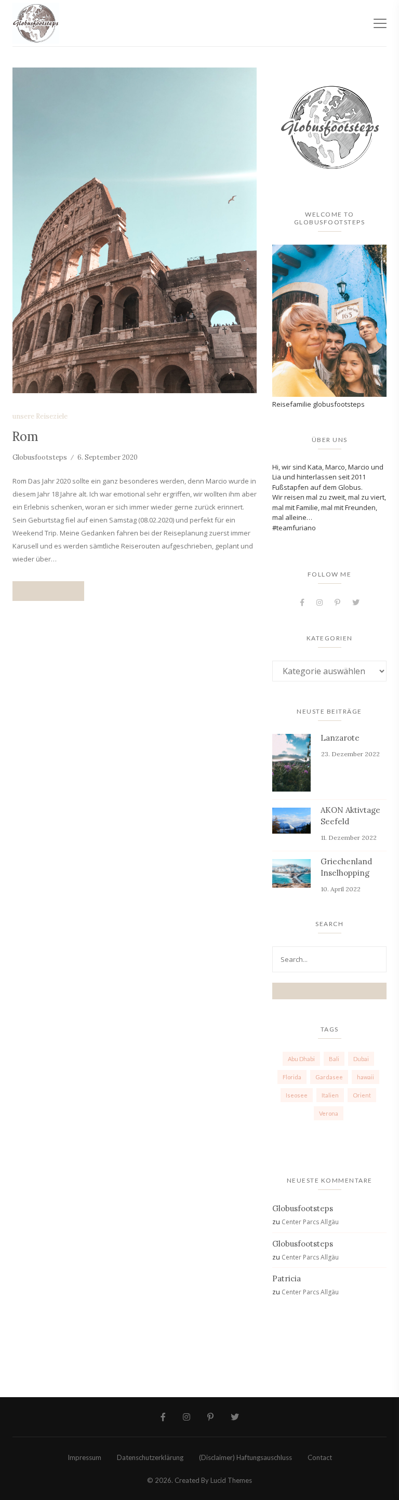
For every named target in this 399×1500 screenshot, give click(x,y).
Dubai (361, 1058)
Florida (292, 1077)
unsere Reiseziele (40, 416)
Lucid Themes (231, 1480)
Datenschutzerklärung (150, 1457)
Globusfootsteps (39, 457)
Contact (320, 1457)
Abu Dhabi (301, 1058)
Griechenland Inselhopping (346, 867)
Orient (362, 1095)
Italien (330, 1095)
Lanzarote (340, 738)
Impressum (84, 1457)
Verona (328, 1113)
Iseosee (297, 1095)
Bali (334, 1058)
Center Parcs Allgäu (310, 1221)
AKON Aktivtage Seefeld (350, 815)
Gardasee (329, 1077)
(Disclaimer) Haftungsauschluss (245, 1457)
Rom (25, 436)
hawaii (365, 1077)
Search (329, 990)
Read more (48, 590)
